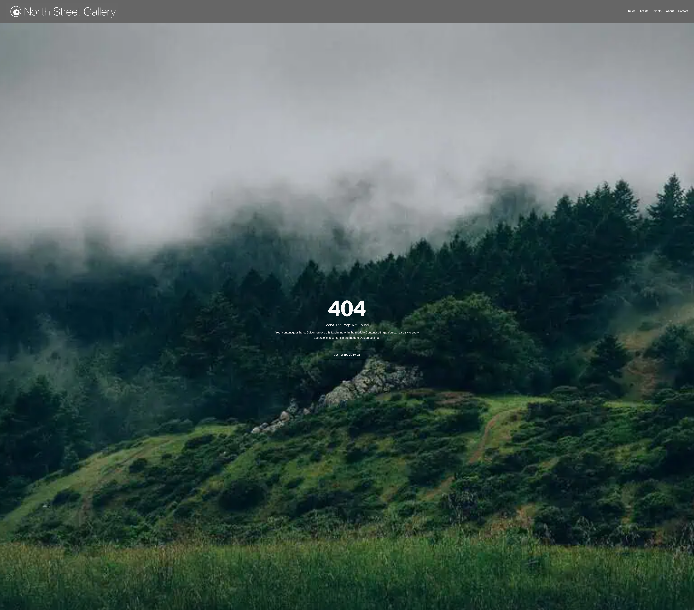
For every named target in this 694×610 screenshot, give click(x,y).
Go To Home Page (347, 355)
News (631, 11)
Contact (683, 11)
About (670, 11)
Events (657, 11)
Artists (644, 11)
